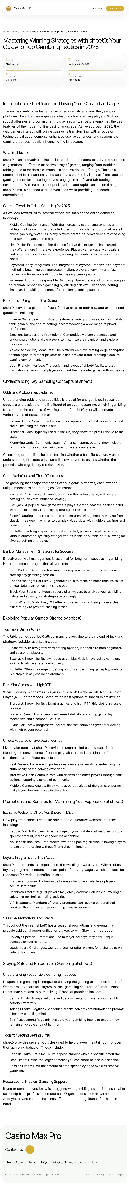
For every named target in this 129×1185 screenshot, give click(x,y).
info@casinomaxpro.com (69, 1162)
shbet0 (30, 116)
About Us (88, 1174)
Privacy (100, 1174)
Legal (120, 1174)
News (14, 32)
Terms (110, 1174)
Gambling (24, 32)
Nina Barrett (12, 64)
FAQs (44, 1162)
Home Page (15, 1162)
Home (6, 32)
